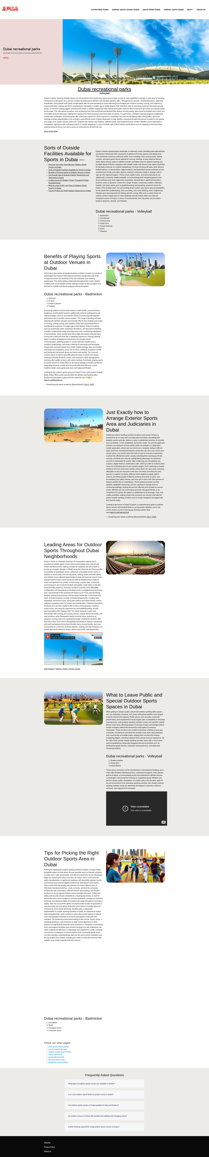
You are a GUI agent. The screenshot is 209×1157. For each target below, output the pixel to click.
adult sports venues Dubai (58, 1047)
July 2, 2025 (89, 384)
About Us (201, 9)
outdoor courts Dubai (174, 9)
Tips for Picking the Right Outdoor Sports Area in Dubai (69, 191)
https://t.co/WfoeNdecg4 (53, 380)
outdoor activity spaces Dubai (59, 1052)
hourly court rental (55, 1054)
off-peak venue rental (56, 1060)
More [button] (189, 9)
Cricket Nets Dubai (99, 9)
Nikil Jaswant (49, 669)
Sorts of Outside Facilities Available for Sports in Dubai (69, 170)
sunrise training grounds (57, 1049)
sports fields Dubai (151, 9)
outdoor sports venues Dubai (125, 9)
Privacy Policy (49, 1147)
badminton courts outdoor (58, 1062)
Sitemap (47, 1143)
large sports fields (51, 131)
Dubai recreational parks (104, 89)
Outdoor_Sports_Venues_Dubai (67, 669)
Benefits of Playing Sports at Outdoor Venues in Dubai (69, 172)
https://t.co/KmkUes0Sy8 (119, 512)
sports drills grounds (56, 1057)
